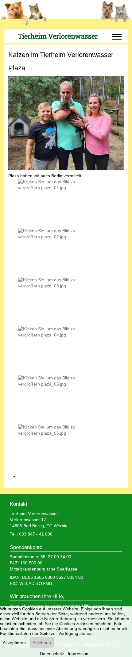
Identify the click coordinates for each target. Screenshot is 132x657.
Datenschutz (52, 653)
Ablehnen (42, 642)
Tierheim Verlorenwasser (58, 36)
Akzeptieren (14, 642)
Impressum (79, 653)
